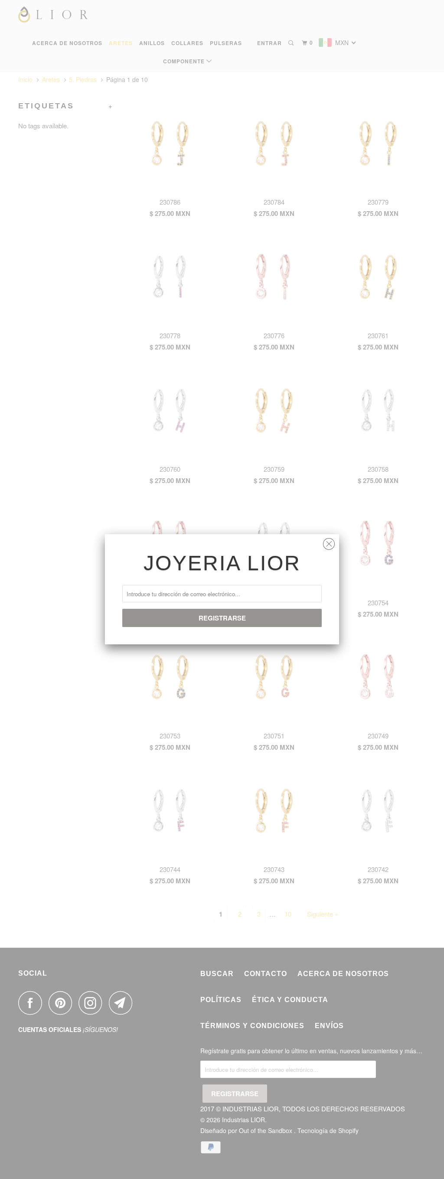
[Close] (329, 542)
